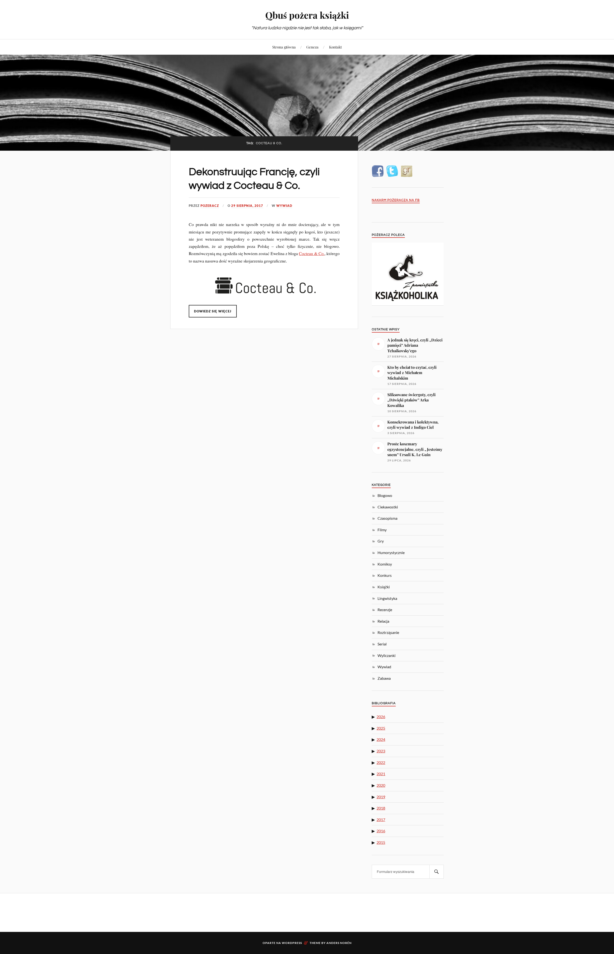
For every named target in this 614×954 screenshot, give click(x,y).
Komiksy (385, 564)
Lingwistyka (387, 598)
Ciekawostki (388, 507)
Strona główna (284, 46)
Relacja (383, 621)
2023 (381, 751)
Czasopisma (387, 518)
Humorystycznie (391, 552)
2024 (381, 739)
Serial (382, 644)
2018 (381, 808)
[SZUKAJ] (436, 872)
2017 (381, 819)
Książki (384, 586)
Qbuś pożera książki (307, 15)
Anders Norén (339, 943)
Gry (381, 541)
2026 (381, 716)
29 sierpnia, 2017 (247, 206)
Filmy (382, 529)
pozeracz (210, 206)
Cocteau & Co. (312, 253)
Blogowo (385, 495)
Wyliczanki (387, 655)
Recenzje (385, 609)
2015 (381, 842)
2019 (381, 796)
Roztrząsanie (388, 632)
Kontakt (335, 46)
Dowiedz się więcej (212, 311)
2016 (381, 831)
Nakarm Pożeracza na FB (396, 200)
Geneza (312, 46)
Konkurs (385, 575)
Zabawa (384, 678)
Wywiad (284, 206)
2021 (381, 773)
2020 (381, 785)
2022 (381, 762)
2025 (381, 728)
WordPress (292, 943)
